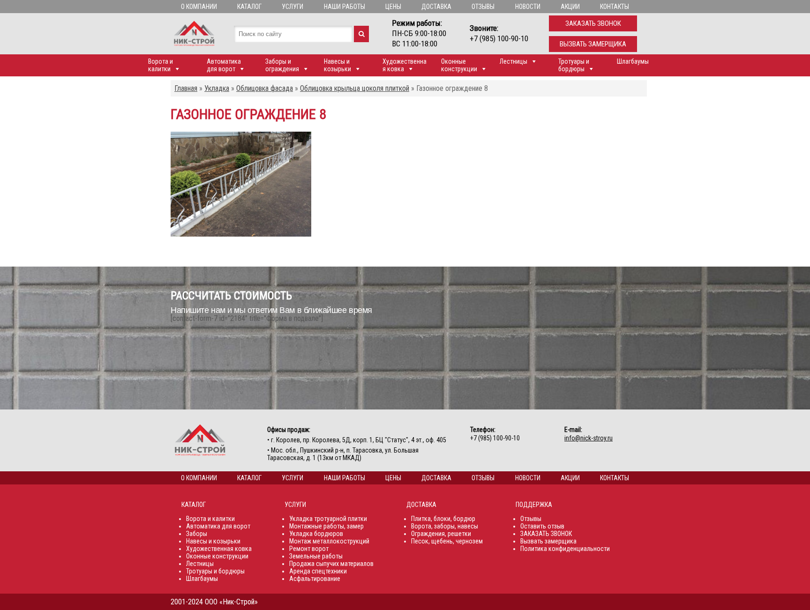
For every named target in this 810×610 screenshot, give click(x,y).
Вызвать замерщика (593, 44)
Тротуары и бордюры (573, 65)
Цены (393, 6)
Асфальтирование (314, 578)
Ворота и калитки (160, 65)
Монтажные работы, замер (326, 526)
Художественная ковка (404, 65)
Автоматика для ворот (224, 65)
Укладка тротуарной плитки (328, 518)
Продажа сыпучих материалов (331, 563)
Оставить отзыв (542, 526)
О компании (199, 6)
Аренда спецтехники (318, 571)
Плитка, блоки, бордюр (443, 518)
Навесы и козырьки (337, 65)
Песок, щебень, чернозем (447, 541)
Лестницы (513, 61)
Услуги (292, 6)
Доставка (436, 6)
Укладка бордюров (316, 533)
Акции (570, 6)
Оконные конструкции (459, 65)
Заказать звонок (593, 23)
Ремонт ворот (309, 548)
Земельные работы (316, 556)
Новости (527, 6)
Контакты (614, 6)
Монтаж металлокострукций (329, 541)
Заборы (196, 533)
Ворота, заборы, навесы (444, 526)
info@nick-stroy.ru (588, 438)
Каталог (249, 6)
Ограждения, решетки (441, 533)
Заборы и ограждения (282, 65)
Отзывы (483, 6)
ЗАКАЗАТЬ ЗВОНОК (546, 533)
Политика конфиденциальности (565, 548)
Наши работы (344, 6)
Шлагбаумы (633, 61)
